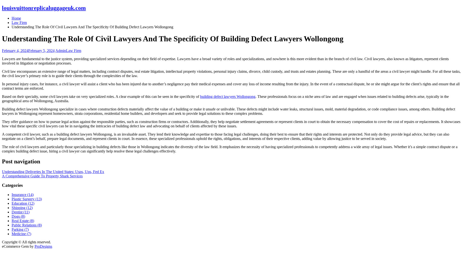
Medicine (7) (21, 234)
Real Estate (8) (23, 221)
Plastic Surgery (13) (27, 199)
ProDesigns (43, 246)
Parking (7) (20, 229)
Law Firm (73, 51)
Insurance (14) (23, 195)
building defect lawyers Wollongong (227, 96)
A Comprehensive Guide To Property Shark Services (42, 176)
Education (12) (23, 203)
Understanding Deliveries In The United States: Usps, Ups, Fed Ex (53, 172)
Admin (60, 51)
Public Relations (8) (27, 225)
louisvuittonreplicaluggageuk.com (44, 8)
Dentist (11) (20, 212)
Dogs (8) (18, 216)
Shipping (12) (22, 208)
